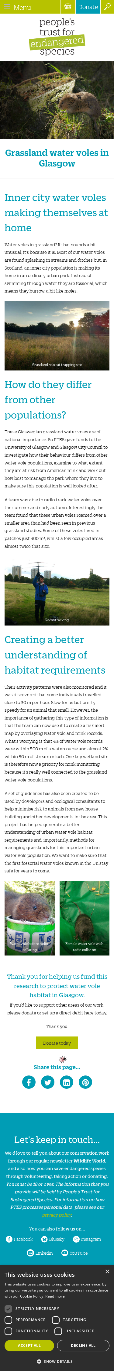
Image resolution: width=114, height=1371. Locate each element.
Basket (67, 7)
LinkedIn (44, 1253)
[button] (57, 1361)
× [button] (107, 1271)
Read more (55, 1296)
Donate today (57, 1043)
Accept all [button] (29, 1345)
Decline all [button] (83, 1345)
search (107, 7)
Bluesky (56, 1239)
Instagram (91, 1239)
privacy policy (56, 1214)
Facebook (23, 1239)
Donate (88, 6)
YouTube (79, 1253)
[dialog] (57, 1318)
